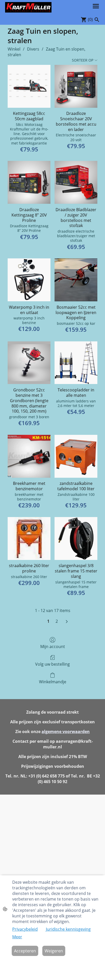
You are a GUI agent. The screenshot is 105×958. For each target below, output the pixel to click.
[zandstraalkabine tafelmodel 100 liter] (76, 456)
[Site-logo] (28, 7)
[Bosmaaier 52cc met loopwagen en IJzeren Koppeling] (76, 279)
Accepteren (25, 951)
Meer (17, 937)
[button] (97, 20)
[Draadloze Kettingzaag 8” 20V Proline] (29, 182)
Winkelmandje (52, 681)
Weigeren (54, 951)
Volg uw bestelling (52, 664)
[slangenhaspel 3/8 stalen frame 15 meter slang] (76, 538)
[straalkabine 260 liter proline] (29, 538)
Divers (33, 49)
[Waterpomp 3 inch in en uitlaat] (29, 279)
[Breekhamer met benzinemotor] (29, 456)
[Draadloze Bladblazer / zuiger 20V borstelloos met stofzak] (76, 182)
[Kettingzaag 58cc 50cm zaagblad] (29, 86)
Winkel (14, 49)
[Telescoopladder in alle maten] (76, 362)
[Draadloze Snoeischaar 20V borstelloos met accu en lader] (76, 86)
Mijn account (52, 646)
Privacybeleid (25, 929)
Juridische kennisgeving (68, 929)
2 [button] (57, 621)
